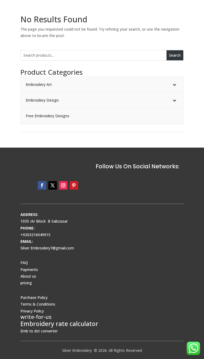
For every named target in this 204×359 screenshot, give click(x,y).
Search (175, 55)
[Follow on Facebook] (42, 185)
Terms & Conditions (37, 304)
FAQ (24, 262)
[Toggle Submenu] (174, 84)
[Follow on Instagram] (63, 185)
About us (28, 276)
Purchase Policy (34, 297)
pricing (26, 282)
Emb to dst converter (39, 330)
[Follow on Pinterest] (74, 185)
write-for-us (36, 316)
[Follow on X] (52, 185)
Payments (29, 269)
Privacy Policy (32, 311)
